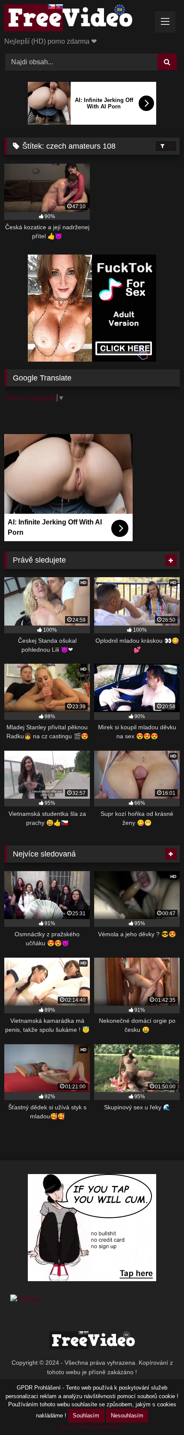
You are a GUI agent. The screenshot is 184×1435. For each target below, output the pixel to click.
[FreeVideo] (75, 19)
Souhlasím (86, 1415)
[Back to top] (157, 1409)
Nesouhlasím (127, 1415)
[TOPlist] (25, 1299)
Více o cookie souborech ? (92, 1426)
